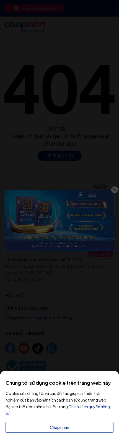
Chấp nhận (59, 427)
